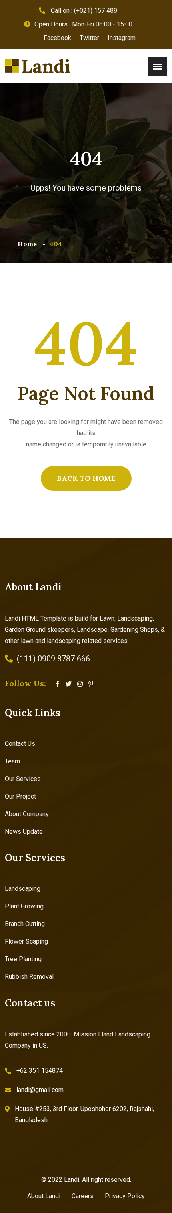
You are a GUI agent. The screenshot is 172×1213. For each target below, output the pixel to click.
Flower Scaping (26, 941)
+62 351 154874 (39, 1070)
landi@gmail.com (40, 1089)
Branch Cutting (25, 924)
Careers (83, 1196)
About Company (27, 814)
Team (12, 761)
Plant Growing (24, 906)
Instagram (122, 38)
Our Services (23, 779)
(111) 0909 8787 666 (53, 658)
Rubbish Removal (29, 976)
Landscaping (22, 888)
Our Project (20, 796)
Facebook (57, 38)
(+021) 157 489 (95, 10)
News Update (24, 831)
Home (27, 244)
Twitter (89, 38)
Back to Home (86, 478)
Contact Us (20, 743)
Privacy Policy (125, 1196)
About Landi (43, 1196)
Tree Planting (23, 959)
